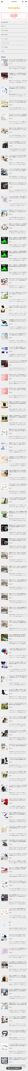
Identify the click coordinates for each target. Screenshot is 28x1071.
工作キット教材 (4, 30)
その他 (2, 51)
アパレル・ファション (5, 43)
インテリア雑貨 (4, 47)
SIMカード (3, 26)
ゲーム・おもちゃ (4, 38)
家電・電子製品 (4, 34)
